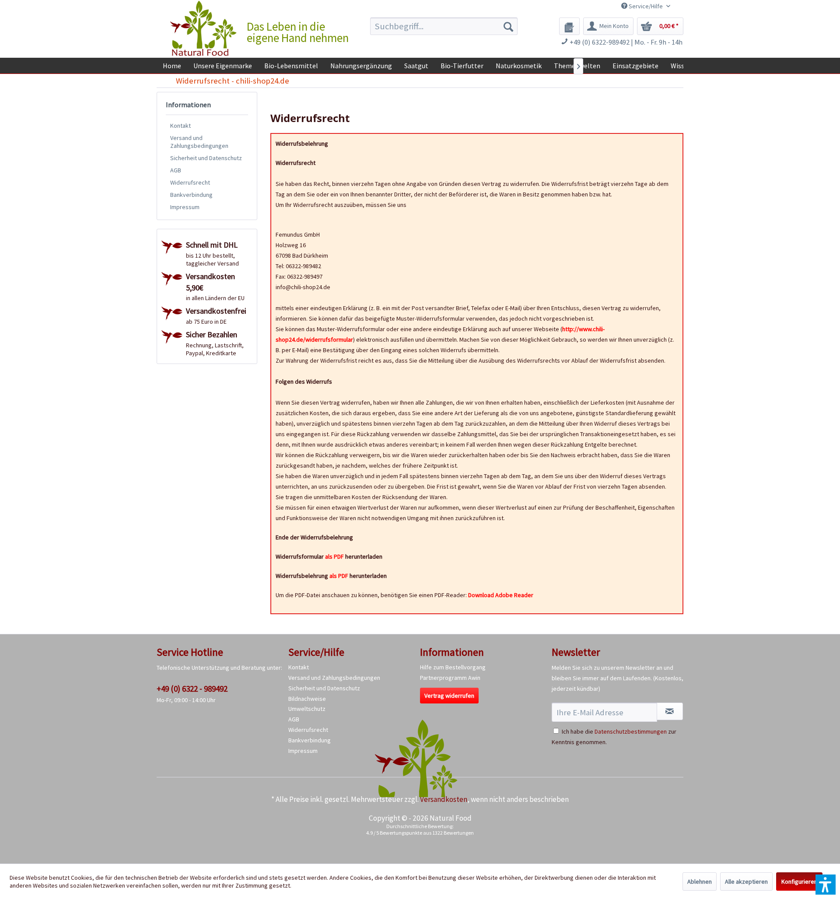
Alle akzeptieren (746, 881)
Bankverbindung (191, 195)
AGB (175, 170)
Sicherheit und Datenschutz (206, 158)
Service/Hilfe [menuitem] (645, 6)
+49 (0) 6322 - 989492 (192, 688)
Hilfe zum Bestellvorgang (453, 667)
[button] (826, 885)
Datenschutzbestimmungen (631, 731)
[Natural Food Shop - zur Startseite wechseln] (204, 28)
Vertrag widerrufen (449, 696)
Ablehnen (699, 881)
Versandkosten (443, 799)
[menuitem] (444, 26)
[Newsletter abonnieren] (670, 711)
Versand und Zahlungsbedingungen (199, 142)
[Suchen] (508, 26)
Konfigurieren (799, 881)
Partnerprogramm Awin (450, 678)
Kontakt (180, 125)
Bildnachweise (307, 699)
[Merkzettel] (569, 26)
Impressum (185, 207)
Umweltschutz (307, 709)
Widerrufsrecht (190, 182)
